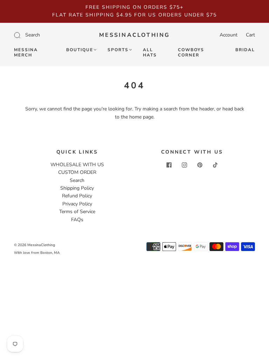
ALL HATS (150, 52)
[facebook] (169, 165)
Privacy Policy (77, 204)
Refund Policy (77, 195)
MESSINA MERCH (26, 52)
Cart (250, 35)
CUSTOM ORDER (77, 172)
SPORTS (118, 50)
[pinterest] (199, 165)
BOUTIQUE (79, 50)
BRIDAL (245, 50)
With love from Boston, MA (37, 252)
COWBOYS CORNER (191, 52)
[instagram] (184, 165)
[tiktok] (215, 165)
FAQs (77, 219)
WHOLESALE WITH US (77, 164)
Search (77, 180)
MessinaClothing (134, 35)
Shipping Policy (77, 188)
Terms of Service (77, 211)
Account (228, 35)
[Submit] (45, 35)
